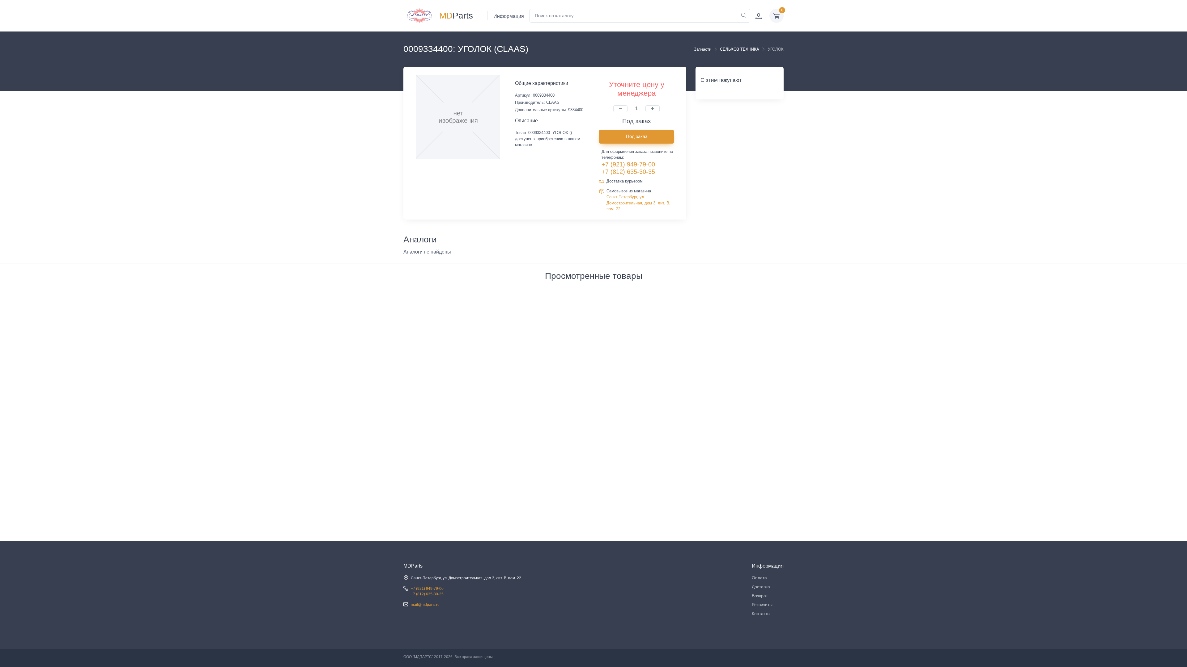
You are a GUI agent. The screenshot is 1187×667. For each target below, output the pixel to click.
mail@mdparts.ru (425, 604)
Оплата (759, 577)
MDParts (413, 565)
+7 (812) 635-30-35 (628, 171)
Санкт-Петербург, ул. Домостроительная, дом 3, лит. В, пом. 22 (638, 203)
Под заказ (636, 136)
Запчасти (702, 49)
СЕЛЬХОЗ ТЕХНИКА (739, 49)
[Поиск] (743, 16)
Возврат (760, 595)
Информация (508, 16)
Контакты (761, 613)
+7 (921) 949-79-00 (628, 164)
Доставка (761, 586)
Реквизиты (762, 604)
